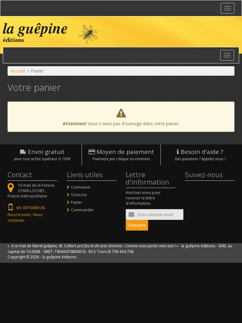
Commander (82, 210)
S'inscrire (79, 194)
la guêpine (35, 27)
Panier (76, 202)
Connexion (80, 187)
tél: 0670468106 (30, 207)
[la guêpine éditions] (88, 34)
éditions (13, 39)
